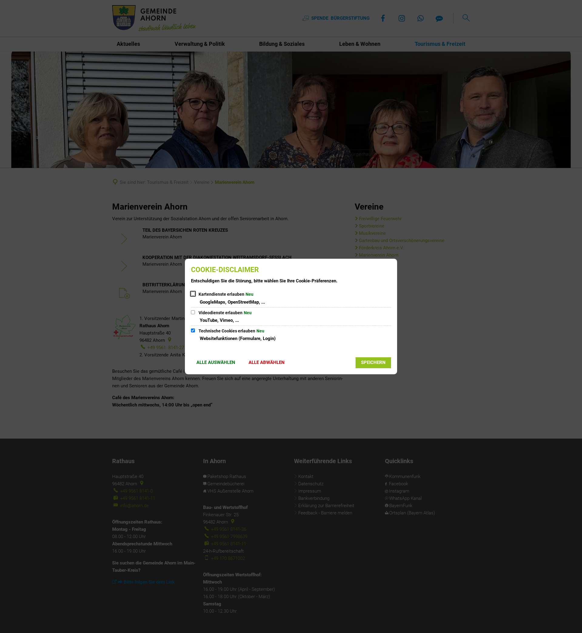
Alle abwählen (267, 362)
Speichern (373, 362)
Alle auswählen (215, 362)
